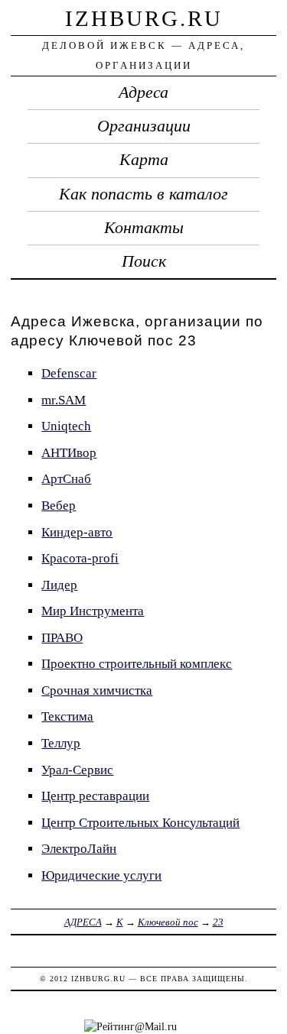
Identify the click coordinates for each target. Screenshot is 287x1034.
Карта (143, 160)
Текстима (67, 716)
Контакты (144, 228)
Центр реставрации (95, 796)
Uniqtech (66, 426)
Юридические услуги (101, 875)
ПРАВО (62, 637)
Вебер (58, 505)
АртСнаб (66, 479)
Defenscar (68, 373)
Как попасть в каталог (143, 194)
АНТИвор (68, 453)
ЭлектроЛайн (78, 848)
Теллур (60, 743)
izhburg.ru (144, 18)
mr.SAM (63, 400)
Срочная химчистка (96, 690)
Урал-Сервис (77, 770)
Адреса (143, 92)
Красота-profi (80, 558)
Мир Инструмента (92, 611)
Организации (144, 126)
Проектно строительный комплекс (136, 663)
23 (218, 922)
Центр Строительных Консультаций (140, 822)
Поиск (144, 261)
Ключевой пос (168, 922)
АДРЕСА (83, 922)
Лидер (59, 585)
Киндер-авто (77, 532)
